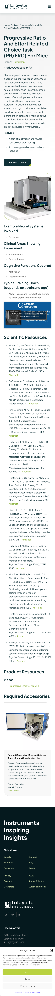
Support (33, 857)
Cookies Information (21, 992)
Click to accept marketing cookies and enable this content (27, 315)
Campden (18, 61)
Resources (9, 868)
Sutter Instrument (37, 886)
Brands (7, 857)
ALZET (32, 875)
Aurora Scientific (37, 881)
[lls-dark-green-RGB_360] (15, 4)
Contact (8, 881)
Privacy (7, 875)
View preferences (27, 986)
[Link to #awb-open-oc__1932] (49, 6)
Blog (31, 862)
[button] (51, 950)
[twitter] (6, 914)
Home (6, 25)
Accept (27, 972)
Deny (27, 979)
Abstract (13, 375)
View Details (13, 790)
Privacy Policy (35, 992)
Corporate (9, 886)
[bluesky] (12, 914)
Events (32, 868)
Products (14, 25)
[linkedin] (18, 914)
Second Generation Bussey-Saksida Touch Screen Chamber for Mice (27, 756)
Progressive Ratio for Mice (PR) (24, 685)
